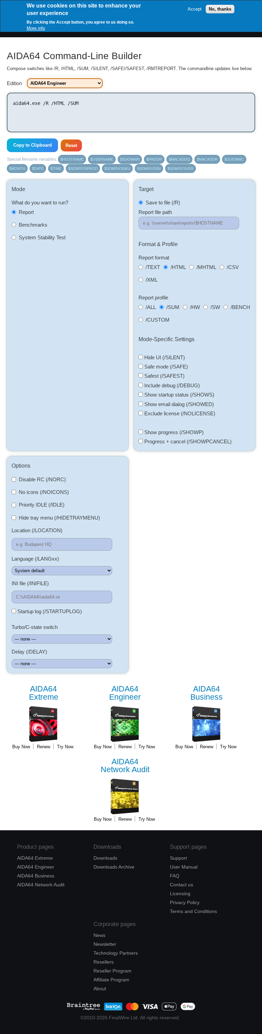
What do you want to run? (40, 202)
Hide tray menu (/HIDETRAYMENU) (59, 518)
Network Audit (125, 766)
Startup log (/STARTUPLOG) (49, 611)
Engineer (125, 693)
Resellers (103, 962)
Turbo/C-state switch (35, 627)
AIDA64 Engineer (35, 867)
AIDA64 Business (35, 875)
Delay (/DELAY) (29, 652)
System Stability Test (42, 237)
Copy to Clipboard (32, 145)
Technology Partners (115, 953)
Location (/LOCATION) (37, 530)
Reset (71, 145)
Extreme (43, 693)
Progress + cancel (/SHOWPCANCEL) (187, 441)
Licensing (180, 893)
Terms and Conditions (193, 911)
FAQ (174, 875)
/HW (195, 307)
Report (26, 212)
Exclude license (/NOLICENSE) (179, 413)
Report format (154, 257)
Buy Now (21, 746)
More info (36, 28)
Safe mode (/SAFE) (165, 367)
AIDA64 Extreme (35, 858)
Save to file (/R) (163, 202)
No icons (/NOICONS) (44, 492)
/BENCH (240, 307)
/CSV (233, 267)
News (99, 935)
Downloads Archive (113, 867)
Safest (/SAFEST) (164, 376)
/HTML (178, 267)
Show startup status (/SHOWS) (178, 395)
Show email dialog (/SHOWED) (178, 404)
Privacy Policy (185, 902)
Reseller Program (112, 970)
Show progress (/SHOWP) (173, 432)
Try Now (65, 746)
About (99, 988)
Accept (195, 9)
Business (206, 693)
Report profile (153, 297)
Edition (14, 83)
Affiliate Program (111, 979)
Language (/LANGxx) (35, 559)
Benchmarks (33, 225)
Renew (43, 746)
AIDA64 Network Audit (40, 884)
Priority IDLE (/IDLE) (41, 505)
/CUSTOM (158, 320)
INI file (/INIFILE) (30, 583)
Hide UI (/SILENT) (164, 357)
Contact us (181, 884)
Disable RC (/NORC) (42, 479)
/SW (215, 307)
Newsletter (104, 944)
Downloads (105, 858)
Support (178, 858)
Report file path (155, 212)
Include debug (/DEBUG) (171, 385)
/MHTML (206, 267)
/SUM (172, 307)
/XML (152, 280)
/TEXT (153, 267)
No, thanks (220, 9)
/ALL (151, 307)
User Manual (184, 867)
